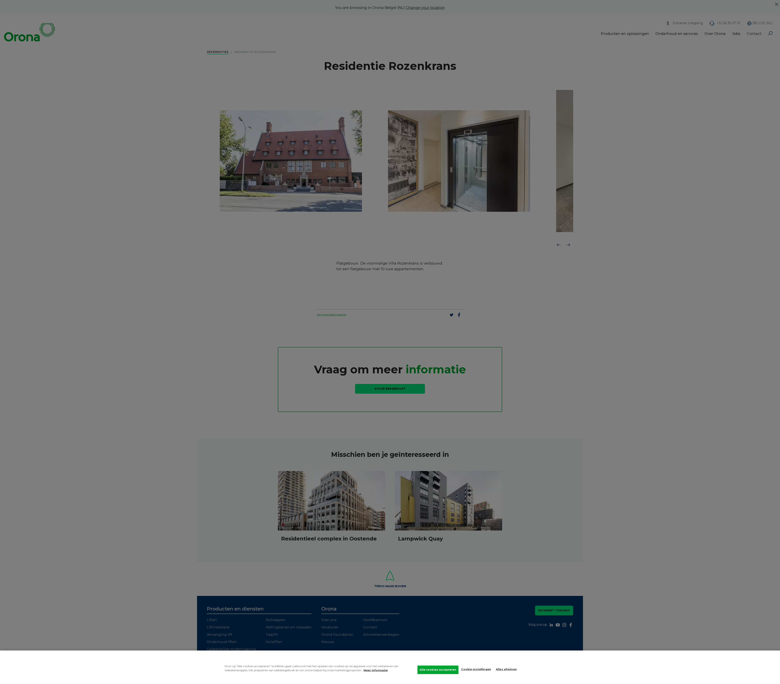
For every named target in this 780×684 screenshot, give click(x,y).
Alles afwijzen (506, 669)
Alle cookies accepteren (438, 669)
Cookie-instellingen (476, 669)
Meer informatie (376, 670)
